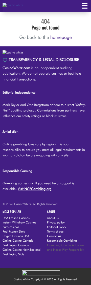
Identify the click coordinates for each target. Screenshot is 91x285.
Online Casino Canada (18, 240)
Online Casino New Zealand (21, 249)
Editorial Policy (56, 227)
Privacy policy (56, 222)
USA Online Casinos (16, 218)
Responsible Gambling (62, 240)
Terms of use (55, 231)
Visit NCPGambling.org (34, 189)
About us (53, 218)
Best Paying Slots (13, 254)
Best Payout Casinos (16, 245)
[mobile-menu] (84, 6)
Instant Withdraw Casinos (19, 222)
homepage (61, 37)
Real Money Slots (14, 231)
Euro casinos (11, 227)
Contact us (54, 236)
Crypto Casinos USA (16, 236)
